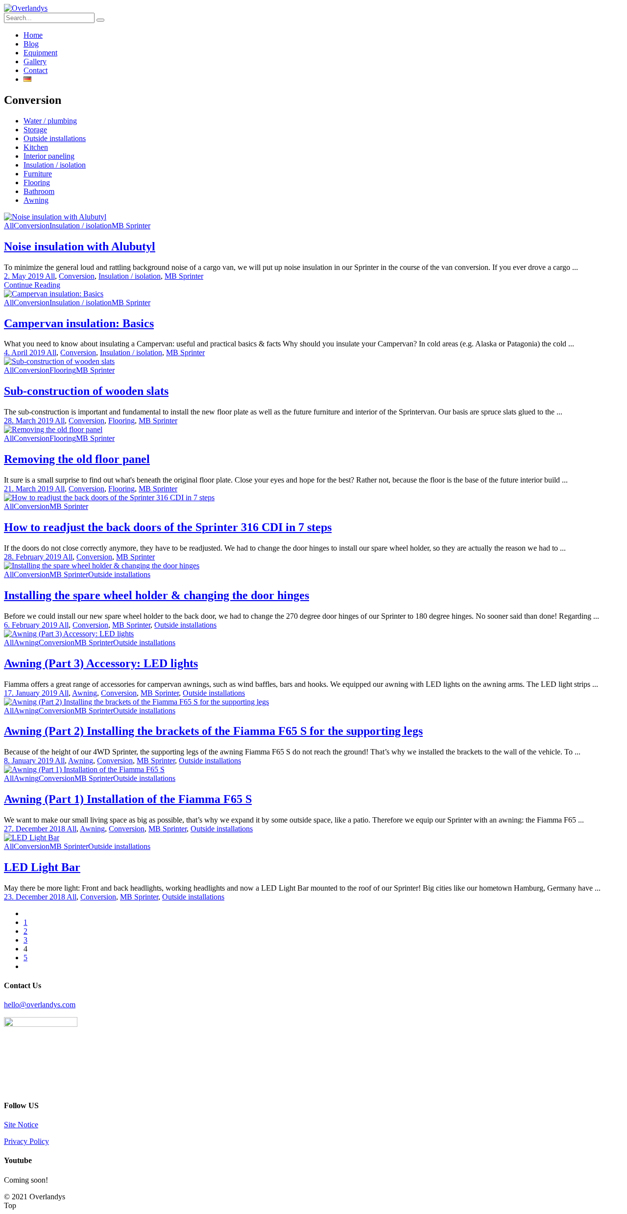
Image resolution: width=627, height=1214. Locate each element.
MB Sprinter (131, 225)
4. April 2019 (25, 352)
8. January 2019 (29, 760)
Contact (36, 70)
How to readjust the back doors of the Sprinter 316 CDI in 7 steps (168, 527)
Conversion (31, 225)
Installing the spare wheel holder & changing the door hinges (156, 595)
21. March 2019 (29, 489)
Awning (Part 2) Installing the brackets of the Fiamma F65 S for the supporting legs (213, 731)
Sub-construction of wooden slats (86, 391)
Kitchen (36, 147)
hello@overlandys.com (39, 1004)
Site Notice (21, 1124)
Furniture (38, 174)
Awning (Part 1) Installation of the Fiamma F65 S (128, 799)
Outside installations (55, 138)
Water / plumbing (50, 121)
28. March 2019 (29, 420)
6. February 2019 (31, 625)
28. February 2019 (33, 557)
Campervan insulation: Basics (79, 323)
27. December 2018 (35, 829)
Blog (31, 44)
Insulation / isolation (55, 165)
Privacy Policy (26, 1141)
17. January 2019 (31, 693)
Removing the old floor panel (77, 459)
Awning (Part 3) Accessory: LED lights (101, 663)
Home (33, 35)
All (9, 225)
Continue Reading (32, 285)
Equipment (40, 53)
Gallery (35, 61)
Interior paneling (49, 156)
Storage (35, 129)
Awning (36, 200)
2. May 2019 (24, 276)
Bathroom (39, 191)
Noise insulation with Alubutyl (79, 246)
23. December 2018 (35, 897)
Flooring (37, 182)
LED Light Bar (42, 867)
